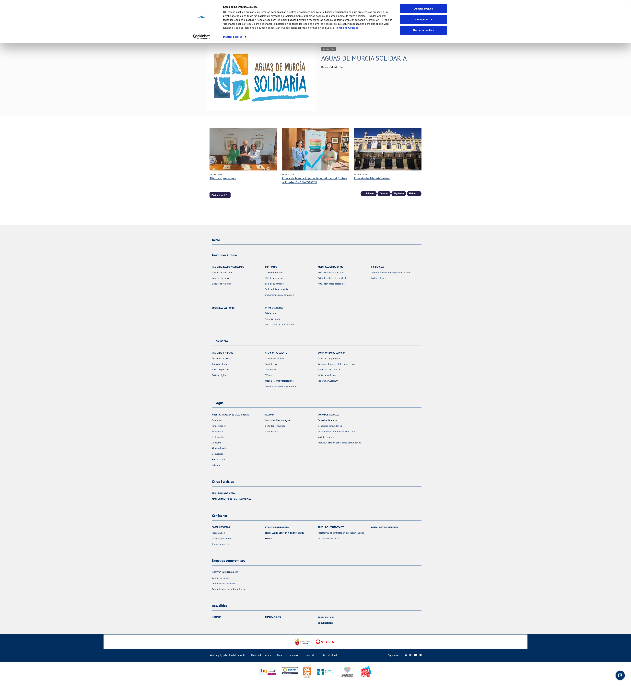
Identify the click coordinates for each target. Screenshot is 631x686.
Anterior (384, 193)
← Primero (368, 193)
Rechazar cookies (423, 30)
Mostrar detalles (232, 36)
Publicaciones (273, 617)
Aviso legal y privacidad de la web (227, 655)
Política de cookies (261, 655)
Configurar (421, 19)
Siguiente (399, 193)
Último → (414, 193)
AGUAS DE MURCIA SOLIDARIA (364, 58)
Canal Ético (310, 655)
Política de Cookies (346, 27)
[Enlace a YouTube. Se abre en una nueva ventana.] (415, 655)
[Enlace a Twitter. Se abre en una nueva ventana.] (406, 655)
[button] (220, 195)
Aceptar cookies (423, 8)
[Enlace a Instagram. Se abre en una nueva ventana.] (410, 655)
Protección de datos (287, 655)
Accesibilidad (330, 655)
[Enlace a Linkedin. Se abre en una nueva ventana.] (420, 655)
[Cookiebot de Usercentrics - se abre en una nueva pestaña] (201, 36)
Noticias (216, 617)
